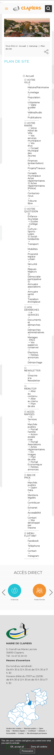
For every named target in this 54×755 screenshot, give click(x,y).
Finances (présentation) (35, 162)
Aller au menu (33, 400)
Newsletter (32, 370)
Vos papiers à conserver (33, 345)
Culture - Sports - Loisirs (33, 231)
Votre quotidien (31, 210)
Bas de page (30, 476)
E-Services (32, 418)
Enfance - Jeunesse (33, 217)
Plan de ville (32, 458)
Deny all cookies (38, 747)
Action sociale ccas (33, 437)
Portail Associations (34, 443)
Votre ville (29, 81)
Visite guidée (32, 106)
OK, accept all (17, 747)
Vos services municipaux (34, 138)
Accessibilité (34, 512)
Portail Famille (33, 430)
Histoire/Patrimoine (38, 87)
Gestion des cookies (13, 728)
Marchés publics (32, 425)
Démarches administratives (36, 331)
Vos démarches (31, 308)
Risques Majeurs (32, 270)
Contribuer (34, 502)
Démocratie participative (34, 278)
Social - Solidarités (33, 237)
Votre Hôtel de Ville (32, 130)
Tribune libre (32, 202)
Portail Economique (35, 463)
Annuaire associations (34, 285)
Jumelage (33, 92)
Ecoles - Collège (33, 222)
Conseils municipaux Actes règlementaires (36, 177)
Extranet (32, 507)
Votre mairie (29, 124)
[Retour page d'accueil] (27, 5)
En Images (32, 453)
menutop (33, 46)
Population (34, 97)
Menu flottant (30, 534)
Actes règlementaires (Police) (36, 186)
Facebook (33, 541)
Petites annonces (33, 356)
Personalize (27, 751)
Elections (33, 352)
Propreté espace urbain (33, 256)
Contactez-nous (34, 194)
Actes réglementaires (36, 448)
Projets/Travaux (36, 168)
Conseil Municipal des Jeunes (33, 152)
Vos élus (31, 144)
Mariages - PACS (33, 338)
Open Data (32, 488)
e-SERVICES (33, 313)
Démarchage (35, 362)
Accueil (30, 76)
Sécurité (32, 264)
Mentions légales (33, 496)
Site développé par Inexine (34, 524)
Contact (32, 517)
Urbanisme (34, 102)
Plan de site (32, 405)
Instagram (33, 556)
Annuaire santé (33, 293)
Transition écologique (34, 300)
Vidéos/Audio (35, 112)
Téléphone (34, 546)
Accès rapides (29, 413)
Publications (34, 117)
